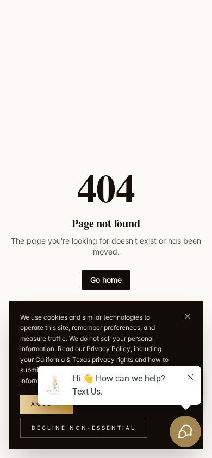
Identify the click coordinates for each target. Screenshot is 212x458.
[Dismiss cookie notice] (187, 316)
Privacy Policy (108, 349)
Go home (106, 279)
